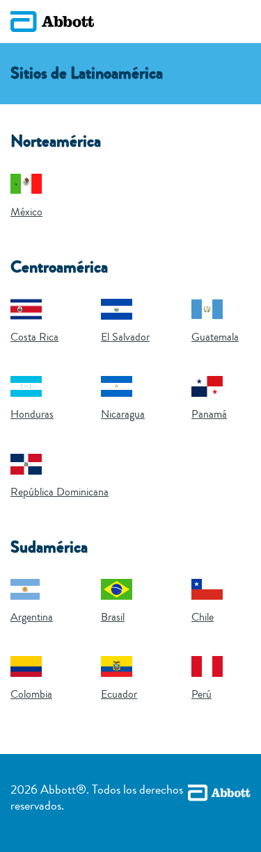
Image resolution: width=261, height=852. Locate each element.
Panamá (209, 414)
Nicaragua (123, 414)
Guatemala (215, 337)
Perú (201, 694)
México (26, 212)
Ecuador (119, 694)
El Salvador (125, 337)
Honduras (32, 414)
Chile (202, 617)
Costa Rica (34, 337)
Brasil (113, 617)
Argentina (31, 617)
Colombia (31, 694)
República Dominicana (59, 492)
